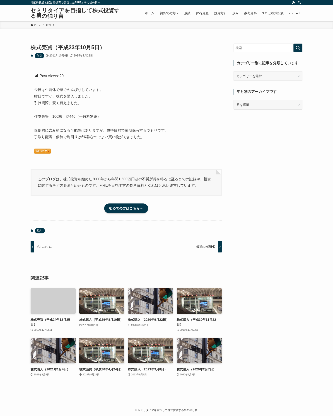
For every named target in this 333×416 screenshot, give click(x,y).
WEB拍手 (42, 151)
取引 (39, 55)
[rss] (294, 2)
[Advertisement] (268, 145)
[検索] (299, 2)
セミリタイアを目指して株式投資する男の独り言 (75, 13)
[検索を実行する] (297, 48)
